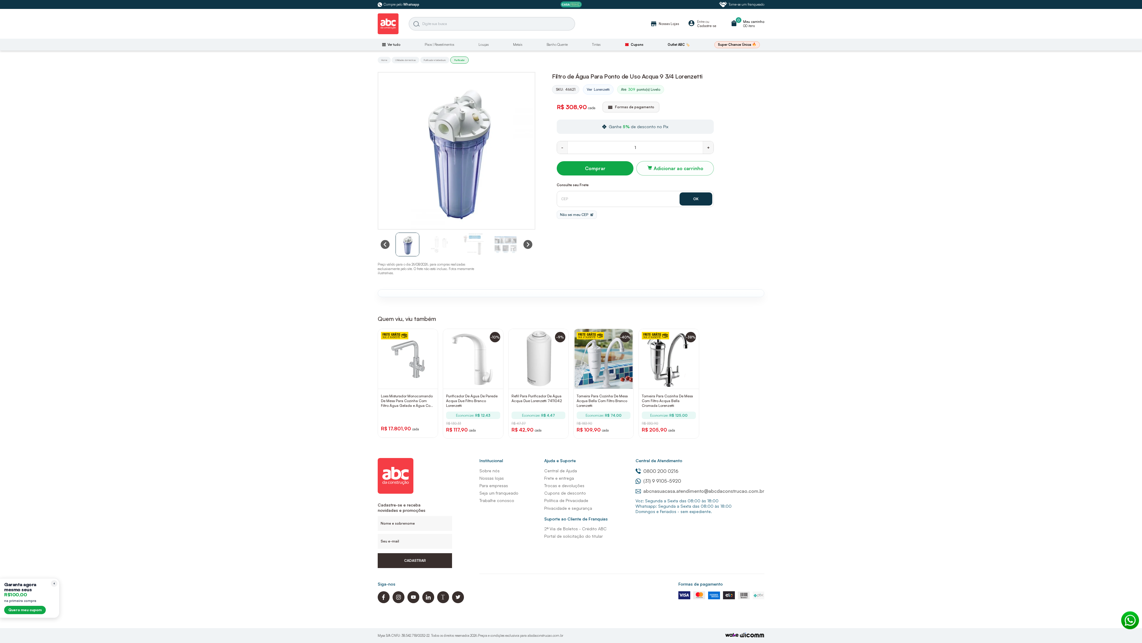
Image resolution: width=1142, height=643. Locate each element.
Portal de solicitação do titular (573, 536)
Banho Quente (557, 45)
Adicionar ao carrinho (678, 168)
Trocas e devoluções (564, 485)
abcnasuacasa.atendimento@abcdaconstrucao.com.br (703, 491)
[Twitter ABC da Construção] (458, 601)
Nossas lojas (491, 478)
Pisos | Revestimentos (439, 45)
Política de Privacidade (566, 500)
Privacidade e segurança (568, 508)
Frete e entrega (559, 478)
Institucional (491, 460)
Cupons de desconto (565, 492)
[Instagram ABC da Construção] (398, 601)
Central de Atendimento (659, 460)
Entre (701, 22)
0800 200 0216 (660, 471)
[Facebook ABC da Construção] (384, 601)
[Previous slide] (385, 244)
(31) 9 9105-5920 (662, 481)
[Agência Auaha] (752, 635)
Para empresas (493, 485)
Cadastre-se (706, 26)
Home (384, 60)
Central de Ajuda (560, 470)
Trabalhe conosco (496, 500)
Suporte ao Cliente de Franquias (576, 518)
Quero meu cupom (25, 610)
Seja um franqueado (498, 492)
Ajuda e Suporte (560, 460)
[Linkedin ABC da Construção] (428, 601)
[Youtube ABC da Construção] (413, 601)
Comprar (595, 168)
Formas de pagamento (700, 583)
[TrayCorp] (731, 635)
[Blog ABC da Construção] (443, 601)
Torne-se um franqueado (746, 4)
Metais (517, 45)
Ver (598, 89)
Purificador (459, 60)
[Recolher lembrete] (54, 583)
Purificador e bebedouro (435, 60)
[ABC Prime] (571, 4)
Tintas (596, 45)
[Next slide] (527, 244)
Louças (484, 45)
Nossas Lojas (664, 23)
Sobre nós (489, 470)
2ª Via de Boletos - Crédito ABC (575, 528)
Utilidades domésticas (405, 60)
